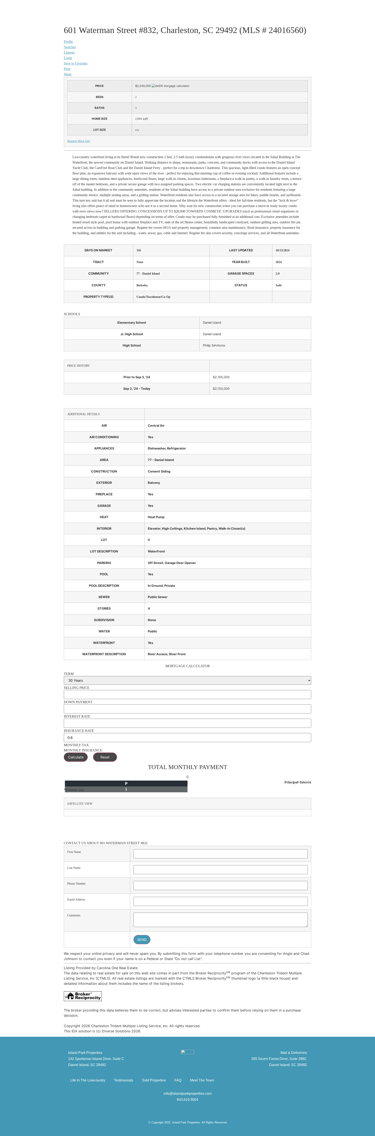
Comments (73, 915)
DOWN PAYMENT (78, 702)
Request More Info (78, 141)
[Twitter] (187, 1111)
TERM (69, 674)
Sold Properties (154, 1080)
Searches (70, 47)
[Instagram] (200, 1111)
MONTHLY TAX (76, 745)
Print (67, 69)
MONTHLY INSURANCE (83, 750)
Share (68, 74)
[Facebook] (174, 1111)
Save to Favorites (75, 63)
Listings (69, 52)
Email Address (76, 899)
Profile (68, 41)
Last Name (74, 867)
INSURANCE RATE (79, 731)
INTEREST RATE (77, 716)
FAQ (177, 1080)
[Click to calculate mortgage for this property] (170, 86)
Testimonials (123, 1080)
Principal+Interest (298, 782)
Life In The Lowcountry (87, 1080)
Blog (140, 11)
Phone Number (76, 883)
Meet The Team (202, 1080)
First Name (74, 851)
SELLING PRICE (76, 688)
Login (68, 58)
